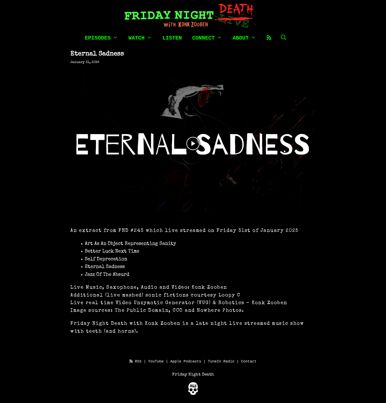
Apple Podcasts (185, 361)
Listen (172, 38)
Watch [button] (136, 38)
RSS (137, 361)
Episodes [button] (98, 38)
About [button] (241, 38)
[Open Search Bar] (284, 37)
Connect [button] (203, 38)
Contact (249, 361)
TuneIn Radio (221, 361)
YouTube (156, 361)
